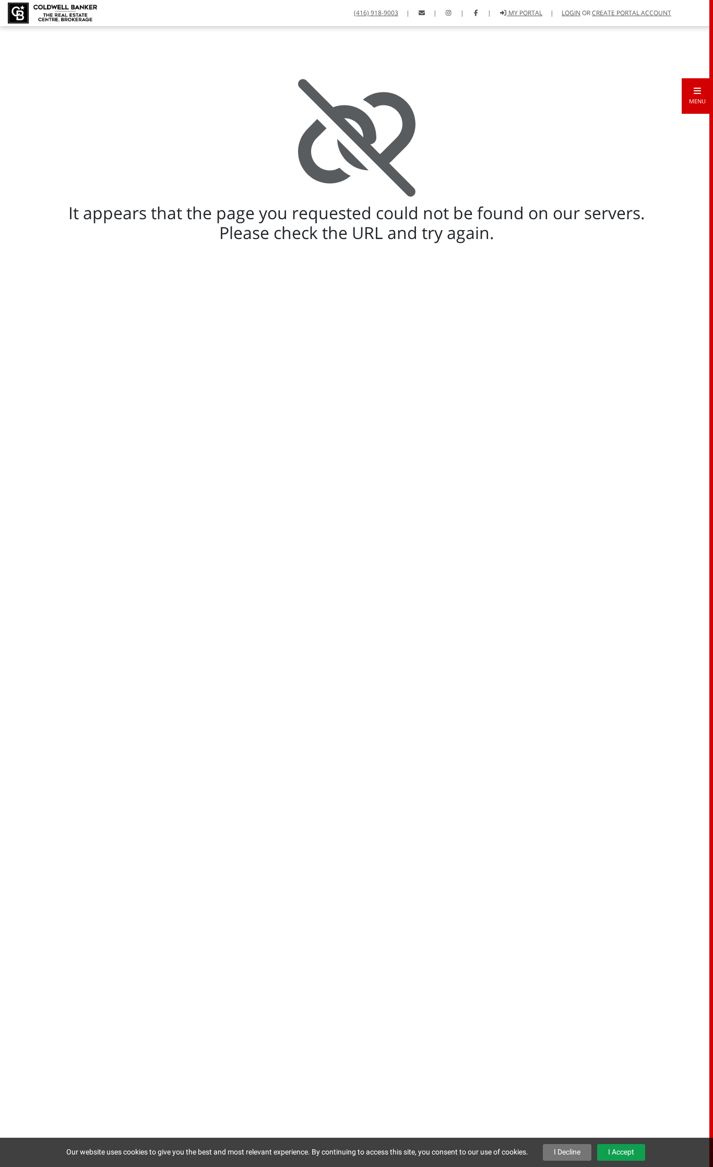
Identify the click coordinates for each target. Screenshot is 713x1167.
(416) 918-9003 (376, 12)
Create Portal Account (631, 12)
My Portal (524, 12)
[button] (697, 96)
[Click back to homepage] (48, 11)
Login (571, 12)
